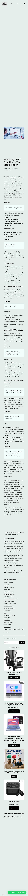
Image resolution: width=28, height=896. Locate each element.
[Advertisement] (14, 23)
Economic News (7, 592)
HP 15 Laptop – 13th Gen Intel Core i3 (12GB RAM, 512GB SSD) (14, 704)
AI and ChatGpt (7, 582)
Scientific (6, 617)
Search (22, 642)
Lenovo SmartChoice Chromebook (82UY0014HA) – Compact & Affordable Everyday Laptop (14, 739)
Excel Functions (15, 509)
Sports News (7, 620)
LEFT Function (19, 511)
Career (5, 585)
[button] (17, 892)
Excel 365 (6, 507)
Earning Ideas (7, 589)
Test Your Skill (7, 627)
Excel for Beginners (13, 507)
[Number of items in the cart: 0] (24, 3)
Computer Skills (7, 587)
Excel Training (8, 171)
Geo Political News (8, 601)
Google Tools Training (9, 603)
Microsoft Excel (7, 513)
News (5, 613)
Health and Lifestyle (8, 608)
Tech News (6, 624)
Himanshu (15, 168)
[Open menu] (12, 4)
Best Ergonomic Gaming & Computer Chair (14, 673)
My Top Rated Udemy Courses (12, 817)
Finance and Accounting (9, 599)
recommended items (8, 615)
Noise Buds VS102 (14, 802)
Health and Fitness (8, 606)
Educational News (8, 594)
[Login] (17, 3)
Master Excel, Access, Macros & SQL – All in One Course (14, 772)
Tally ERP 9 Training (8, 622)
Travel (5, 631)
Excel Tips (12, 511)
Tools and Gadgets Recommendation (12, 629)
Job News (6, 610)
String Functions (15, 513)
